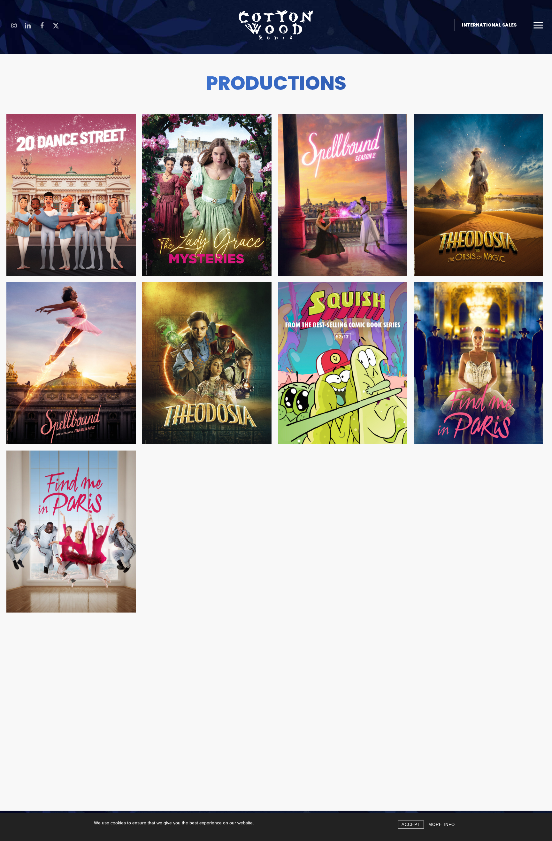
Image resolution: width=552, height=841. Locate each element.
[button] (538, 25)
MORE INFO (441, 824)
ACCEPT (411, 824)
